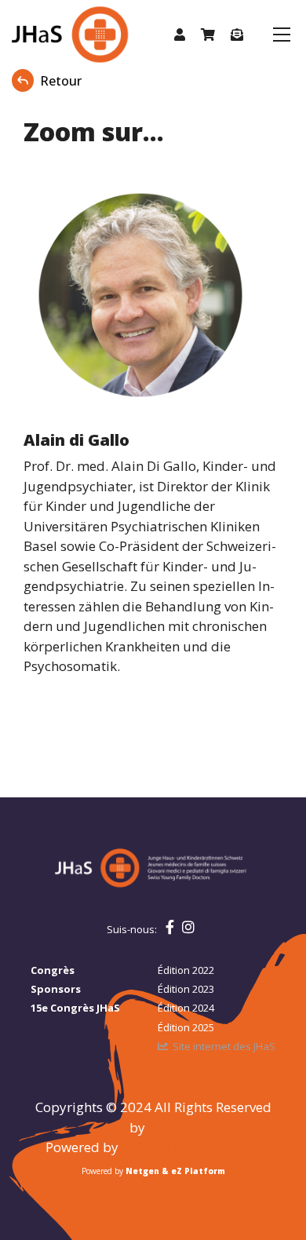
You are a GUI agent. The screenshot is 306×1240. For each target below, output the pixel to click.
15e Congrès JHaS (75, 1008)
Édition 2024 (186, 1008)
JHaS (162, 1127)
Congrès (53, 970)
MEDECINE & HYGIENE (191, 1147)
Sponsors (56, 989)
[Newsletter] (237, 34)
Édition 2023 (186, 989)
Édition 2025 (186, 1027)
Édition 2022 (186, 970)
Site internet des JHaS (224, 1046)
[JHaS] (53, 34)
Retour (61, 80)
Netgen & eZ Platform (175, 1170)
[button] (179, 34)
